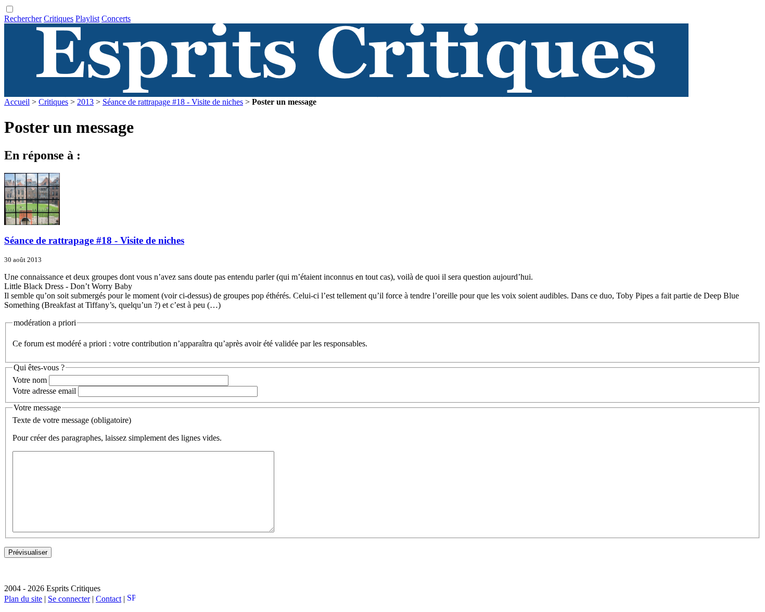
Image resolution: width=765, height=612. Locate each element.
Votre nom (29, 380)
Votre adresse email (44, 390)
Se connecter (69, 598)
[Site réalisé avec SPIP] (131, 598)
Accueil (17, 101)
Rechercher (23, 18)
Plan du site (23, 598)
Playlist (87, 18)
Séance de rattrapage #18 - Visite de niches (173, 101)
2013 (85, 101)
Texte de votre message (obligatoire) (71, 420)
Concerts (116, 18)
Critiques (58, 18)
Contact (108, 598)
